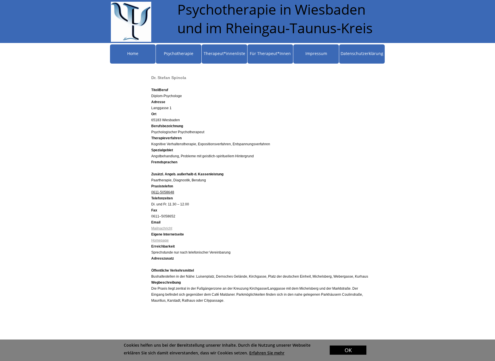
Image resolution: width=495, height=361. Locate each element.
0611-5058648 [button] (162, 192)
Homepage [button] (160, 240)
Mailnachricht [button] (161, 228)
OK (348, 350)
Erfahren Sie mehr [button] (266, 353)
